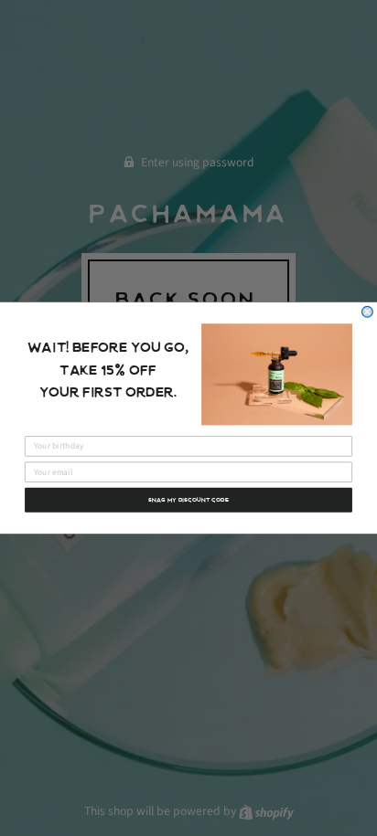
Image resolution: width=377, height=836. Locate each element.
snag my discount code (188, 499)
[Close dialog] (367, 311)
